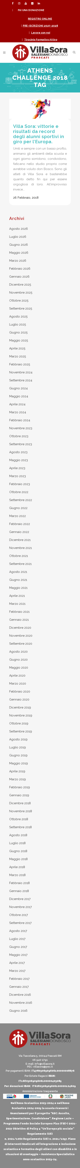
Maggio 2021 (18, 588)
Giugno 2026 (18, 245)
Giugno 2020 (18, 659)
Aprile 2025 (17, 348)
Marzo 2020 (17, 683)
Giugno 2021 (18, 580)
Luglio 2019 (17, 747)
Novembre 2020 (20, 636)
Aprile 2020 (17, 675)
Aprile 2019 (17, 771)
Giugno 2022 (18, 508)
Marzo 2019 (17, 779)
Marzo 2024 (17, 412)
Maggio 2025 (18, 340)
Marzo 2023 (17, 476)
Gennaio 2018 (19, 891)
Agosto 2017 (18, 931)
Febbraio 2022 (19, 524)
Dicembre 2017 (20, 899)
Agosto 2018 (18, 835)
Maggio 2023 (18, 460)
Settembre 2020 (20, 643)
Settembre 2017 (20, 923)
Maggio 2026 (18, 253)
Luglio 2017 (17, 939)
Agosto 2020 (18, 651)
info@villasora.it (45, 1063)
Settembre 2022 (20, 500)
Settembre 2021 (20, 564)
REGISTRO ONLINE (40, 18)
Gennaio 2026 (19, 276)
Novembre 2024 (20, 372)
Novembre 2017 (20, 907)
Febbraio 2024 (19, 420)
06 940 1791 (40, 1060)
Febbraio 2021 (19, 612)
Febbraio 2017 (19, 979)
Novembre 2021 (20, 548)
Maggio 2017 (18, 955)
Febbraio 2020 (19, 691)
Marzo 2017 (17, 971)
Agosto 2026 (18, 229)
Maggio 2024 (18, 396)
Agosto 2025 (18, 316)
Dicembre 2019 (20, 707)
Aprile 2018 (17, 867)
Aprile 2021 (17, 596)
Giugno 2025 (18, 332)
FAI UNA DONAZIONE (31, 10)
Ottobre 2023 (18, 436)
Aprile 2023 (17, 468)
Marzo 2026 (17, 260)
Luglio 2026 (17, 237)
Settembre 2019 (20, 731)
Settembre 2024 (20, 380)
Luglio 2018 (17, 843)
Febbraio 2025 (19, 364)
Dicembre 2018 (20, 803)
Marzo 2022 (17, 516)
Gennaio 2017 (19, 987)
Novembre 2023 (20, 428)
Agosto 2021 (18, 572)
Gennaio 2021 (19, 620)
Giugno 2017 (18, 947)
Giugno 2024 (18, 388)
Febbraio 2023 (19, 484)
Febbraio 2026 (19, 268)
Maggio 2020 (18, 667)
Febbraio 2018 (19, 883)
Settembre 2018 (20, 827)
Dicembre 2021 (20, 540)
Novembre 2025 (20, 292)
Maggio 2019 (18, 763)
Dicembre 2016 (20, 995)
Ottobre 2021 (18, 556)
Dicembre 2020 (20, 628)
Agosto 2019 (18, 739)
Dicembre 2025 (20, 284)
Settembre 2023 (20, 444)
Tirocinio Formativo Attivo (40, 39)
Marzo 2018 (17, 875)
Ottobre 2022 (18, 492)
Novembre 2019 (20, 715)
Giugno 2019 (18, 755)
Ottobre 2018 (18, 819)
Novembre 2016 (20, 1003)
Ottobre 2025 (18, 300)
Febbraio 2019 (19, 787)
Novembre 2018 (20, 811)
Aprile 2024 (17, 404)
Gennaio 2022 (19, 532)
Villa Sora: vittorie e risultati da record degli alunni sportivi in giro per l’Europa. (38, 134)
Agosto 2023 (18, 452)
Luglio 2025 (17, 324)
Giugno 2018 (18, 851)
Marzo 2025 (17, 356)
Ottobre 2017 (18, 915)
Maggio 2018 (18, 859)
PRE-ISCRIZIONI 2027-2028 (40, 25)
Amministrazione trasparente (40, 1091)
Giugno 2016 (18, 1011)
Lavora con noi (40, 32)
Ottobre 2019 (18, 723)
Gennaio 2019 (19, 795)
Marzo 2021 (17, 604)
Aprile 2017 (17, 963)
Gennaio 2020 (19, 699)
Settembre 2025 (20, 308)
